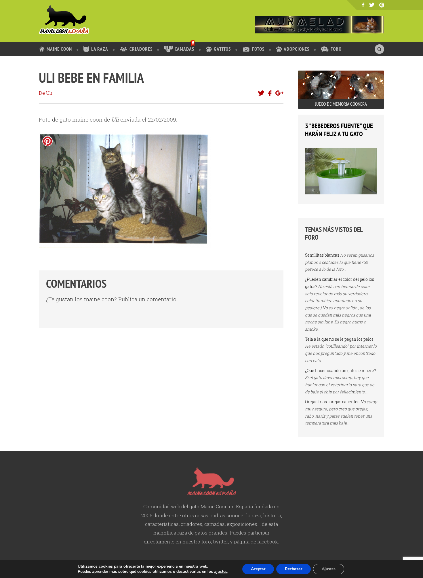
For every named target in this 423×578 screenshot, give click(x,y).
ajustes (220, 571)
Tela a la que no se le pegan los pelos (339, 339)
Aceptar (258, 569)
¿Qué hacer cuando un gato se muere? (340, 370)
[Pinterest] (381, 5)
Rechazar (293, 569)
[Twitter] (372, 4)
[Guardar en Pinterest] (47, 141)
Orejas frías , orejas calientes (332, 401)
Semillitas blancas (322, 255)
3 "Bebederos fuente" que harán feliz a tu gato (339, 130)
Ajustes (329, 569)
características (162, 524)
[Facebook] (363, 5)
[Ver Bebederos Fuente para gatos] (341, 193)
